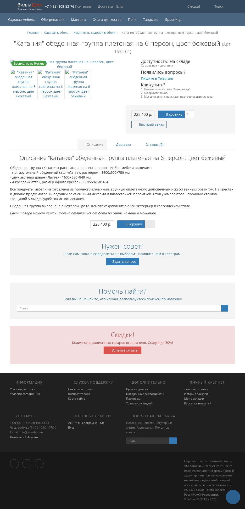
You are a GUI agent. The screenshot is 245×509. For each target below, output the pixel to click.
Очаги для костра (107, 19)
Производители (137, 389)
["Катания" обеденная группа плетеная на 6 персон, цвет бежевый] (64, 64)
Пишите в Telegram (24, 437)
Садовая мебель (22, 19)
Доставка (105, 6)
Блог (120, 6)
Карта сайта (76, 399)
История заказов (196, 394)
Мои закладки (194, 399)
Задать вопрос (123, 261)
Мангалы (79, 19)
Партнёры (133, 399)
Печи (133, 19)
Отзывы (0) (154, 144)
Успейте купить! (125, 350)
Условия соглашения (25, 394)
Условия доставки (22, 389)
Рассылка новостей (198, 403)
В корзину (173, 114)
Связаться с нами (80, 389)
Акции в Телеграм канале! (86, 423)
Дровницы (173, 19)
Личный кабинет (196, 389)
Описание (94, 144)
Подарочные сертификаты (145, 394)
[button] (190, 6)
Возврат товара (79, 394)
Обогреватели (53, 19)
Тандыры (151, 19)
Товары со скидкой (139, 403)
